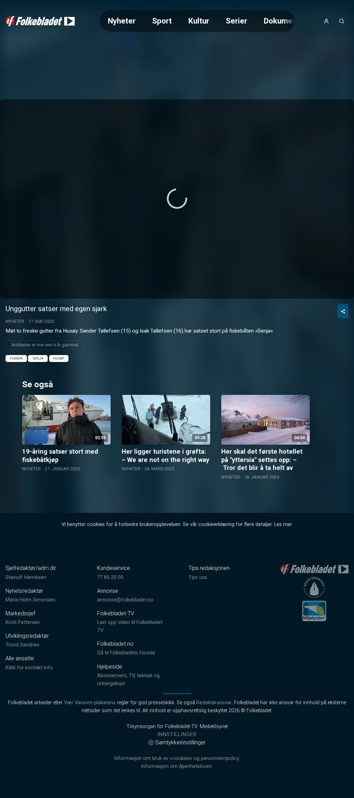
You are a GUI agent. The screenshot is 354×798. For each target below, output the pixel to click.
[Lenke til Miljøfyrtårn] (314, 610)
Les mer (283, 524)
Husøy (58, 358)
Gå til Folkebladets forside (126, 653)
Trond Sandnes (22, 645)
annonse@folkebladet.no (125, 600)
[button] (177, 198)
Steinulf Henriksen (26, 577)
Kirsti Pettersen (23, 622)
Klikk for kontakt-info (29, 668)
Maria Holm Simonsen (30, 600)
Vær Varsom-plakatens (89, 703)
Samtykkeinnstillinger (180, 742)
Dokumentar (285, 20)
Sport (162, 20)
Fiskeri (16, 358)
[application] (177, 199)
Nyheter (122, 20)
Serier (236, 20)
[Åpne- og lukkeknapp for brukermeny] (326, 21)
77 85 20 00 (110, 577)
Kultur (198, 20)
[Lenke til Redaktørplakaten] (314, 587)
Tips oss (197, 577)
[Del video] (342, 311)
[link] (40, 21)
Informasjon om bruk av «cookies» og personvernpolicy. (177, 758)
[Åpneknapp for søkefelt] (341, 21)
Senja (38, 358)
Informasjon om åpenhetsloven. (177, 766)
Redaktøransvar (214, 703)
